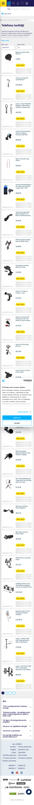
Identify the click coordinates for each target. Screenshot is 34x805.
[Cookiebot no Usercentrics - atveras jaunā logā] (24, 381)
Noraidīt (17, 423)
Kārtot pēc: (4, 44)
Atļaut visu (17, 417)
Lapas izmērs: (21, 44)
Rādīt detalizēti (23, 412)
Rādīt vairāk (5, 40)
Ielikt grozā (20, 65)
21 (14, 693)
